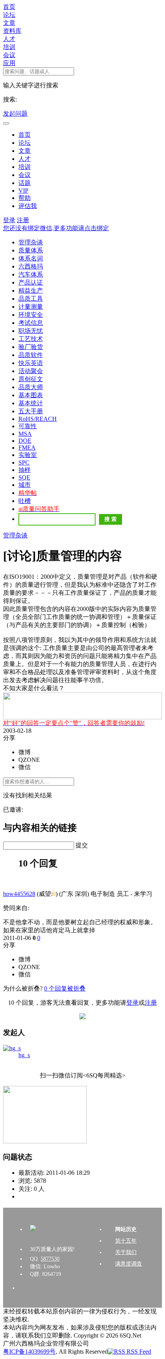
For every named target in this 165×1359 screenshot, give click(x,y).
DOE (24, 440)
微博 (24, 752)
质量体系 (30, 250)
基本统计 (30, 403)
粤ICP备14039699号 (29, 1351)
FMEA (27, 447)
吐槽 (24, 501)
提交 (82, 845)
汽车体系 (30, 274)
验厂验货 (30, 347)
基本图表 (30, 395)
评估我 (27, 206)
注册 (23, 220)
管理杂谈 (30, 242)
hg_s (24, 1055)
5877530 (50, 1259)
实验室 (27, 455)
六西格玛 (30, 266)
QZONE (29, 759)
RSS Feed (138, 1351)
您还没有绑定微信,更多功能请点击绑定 (56, 228)
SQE (24, 477)
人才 (9, 39)
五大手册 (30, 411)
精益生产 (30, 290)
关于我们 (126, 1252)
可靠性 (27, 426)
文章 (9, 23)
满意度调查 (128, 1264)
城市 (24, 484)
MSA (25, 434)
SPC (24, 462)
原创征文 (30, 379)
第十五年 (126, 1241)
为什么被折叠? (23, 988)
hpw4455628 (19, 894)
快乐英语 (30, 363)
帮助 (24, 198)
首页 (9, 6)
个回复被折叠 (65, 988)
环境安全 (30, 314)
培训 (9, 47)
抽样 (24, 470)
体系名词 (30, 258)
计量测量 (30, 306)
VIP (23, 190)
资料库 (12, 31)
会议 (9, 55)
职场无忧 (30, 330)
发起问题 (15, 113)
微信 (24, 767)
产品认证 (30, 282)
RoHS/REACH (37, 419)
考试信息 (30, 322)
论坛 (9, 14)
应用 (9, 63)
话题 (24, 183)
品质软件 (30, 355)
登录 (9, 220)
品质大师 (30, 387)
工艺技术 (30, 339)
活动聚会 (30, 371)
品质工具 (30, 298)
